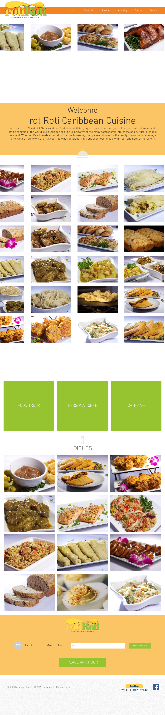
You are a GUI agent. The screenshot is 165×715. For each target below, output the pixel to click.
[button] (29, 473)
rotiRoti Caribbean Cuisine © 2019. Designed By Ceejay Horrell (38, 687)
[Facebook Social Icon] (156, 687)
